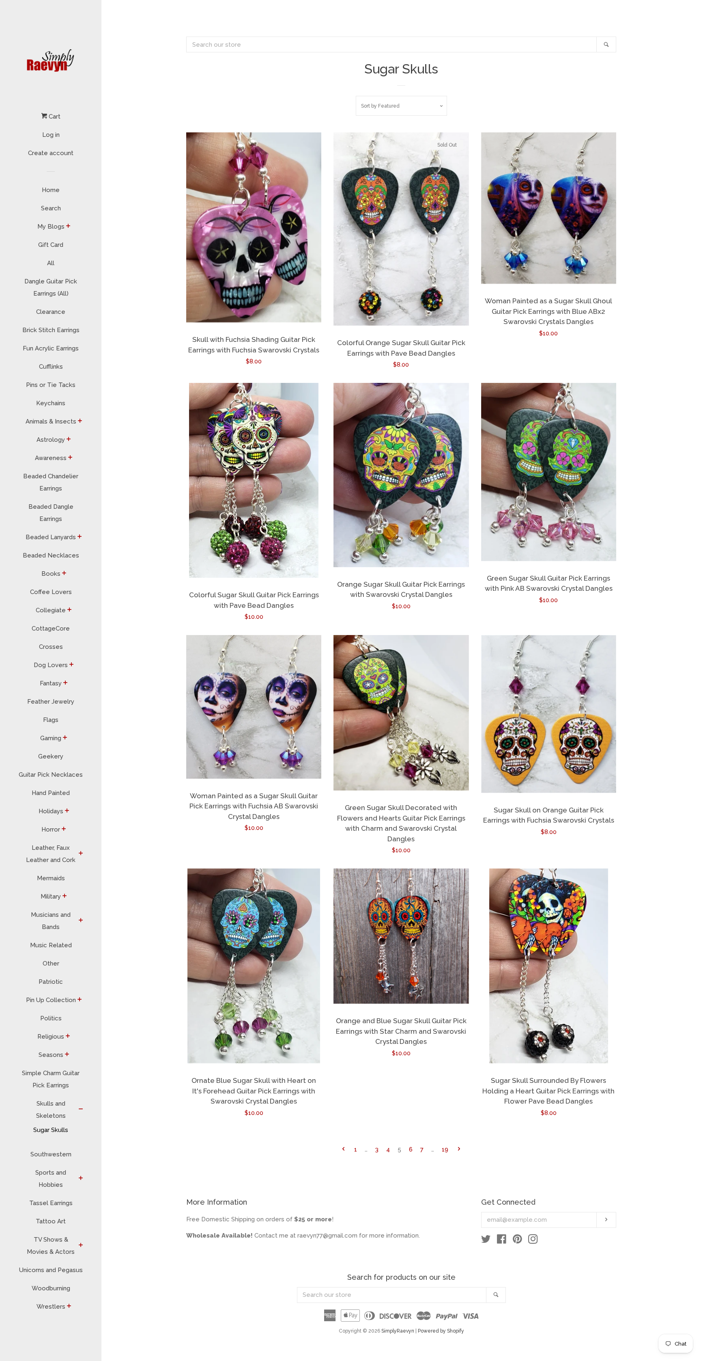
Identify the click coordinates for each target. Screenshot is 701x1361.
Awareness (51, 458)
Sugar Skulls (50, 1130)
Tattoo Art (51, 1221)
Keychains (50, 403)
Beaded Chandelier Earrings (50, 482)
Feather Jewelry (50, 701)
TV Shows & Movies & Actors (51, 1245)
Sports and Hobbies (50, 1178)
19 (445, 1149)
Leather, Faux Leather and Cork (50, 854)
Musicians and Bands (51, 921)
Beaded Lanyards (51, 537)
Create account (50, 153)
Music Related (51, 945)
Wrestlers (51, 1306)
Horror (50, 829)
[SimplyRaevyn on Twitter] (486, 1240)
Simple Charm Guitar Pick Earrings (51, 1079)
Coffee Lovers (51, 592)
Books (50, 573)
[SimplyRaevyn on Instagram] (533, 1240)
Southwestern (50, 1154)
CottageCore (51, 628)
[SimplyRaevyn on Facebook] (502, 1240)
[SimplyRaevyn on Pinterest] (517, 1240)
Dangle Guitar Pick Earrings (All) (50, 287)
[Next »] (459, 1149)
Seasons (51, 1055)
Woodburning (51, 1288)
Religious (50, 1036)
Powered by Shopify (441, 1331)
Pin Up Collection (51, 1000)
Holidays (51, 811)
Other (51, 963)
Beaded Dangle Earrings (50, 513)
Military (51, 896)
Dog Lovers (51, 665)
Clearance (50, 311)
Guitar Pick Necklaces (51, 774)
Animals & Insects (51, 421)
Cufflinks (51, 366)
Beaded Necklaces (51, 555)
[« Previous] (343, 1149)
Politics (51, 1018)
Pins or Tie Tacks (50, 385)
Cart (53, 116)
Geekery (50, 756)
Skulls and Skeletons (51, 1109)
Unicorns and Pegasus (51, 1270)
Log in (51, 134)
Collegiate (51, 610)
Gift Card (50, 244)
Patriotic (51, 981)
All (50, 263)
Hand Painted (51, 793)
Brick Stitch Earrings (51, 330)
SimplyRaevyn (397, 1331)
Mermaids (51, 878)
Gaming (50, 738)
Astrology (51, 439)
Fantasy (51, 683)
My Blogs (51, 226)
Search (51, 208)
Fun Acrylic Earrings (51, 348)
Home (51, 190)
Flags (50, 720)
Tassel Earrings (51, 1203)
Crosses (51, 646)
